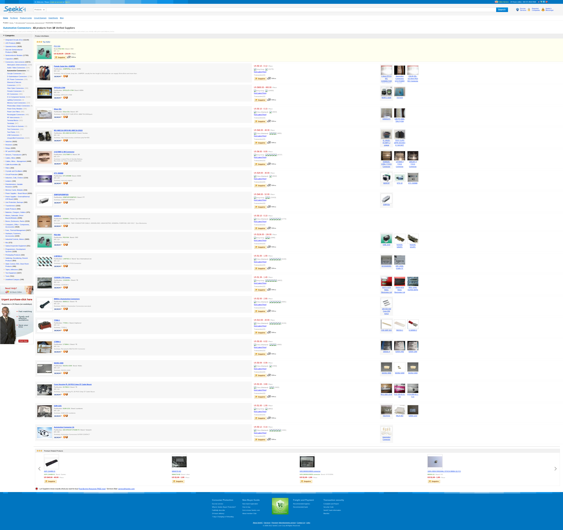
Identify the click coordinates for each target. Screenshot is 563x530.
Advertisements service (287, 523)
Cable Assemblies (11, 164)
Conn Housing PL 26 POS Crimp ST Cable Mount (73, 384)
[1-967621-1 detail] (44, 261)
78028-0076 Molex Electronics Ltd (399, 290)
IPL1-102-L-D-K (386, 394)
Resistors (8, 145)
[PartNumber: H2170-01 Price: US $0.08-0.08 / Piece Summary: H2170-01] (386, 414)
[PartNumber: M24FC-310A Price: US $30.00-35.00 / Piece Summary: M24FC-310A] (386, 96)
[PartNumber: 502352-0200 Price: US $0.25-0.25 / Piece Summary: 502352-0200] (399, 371)
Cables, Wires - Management (15, 161)
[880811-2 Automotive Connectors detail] (44, 304)
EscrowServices (523, 9)
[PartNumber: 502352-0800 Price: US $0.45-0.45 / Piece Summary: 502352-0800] (386, 371)
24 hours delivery (218, 513)
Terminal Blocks (12, 120)
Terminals (10, 123)
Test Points (11, 132)
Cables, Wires (10, 158)
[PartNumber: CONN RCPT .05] (399, 392)
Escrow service (217, 504)
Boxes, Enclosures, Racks (14, 221)
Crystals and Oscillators (14, 171)
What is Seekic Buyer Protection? (224, 507)
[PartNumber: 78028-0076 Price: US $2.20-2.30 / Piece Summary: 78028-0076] (399, 286)
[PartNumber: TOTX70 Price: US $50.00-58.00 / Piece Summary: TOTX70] (399, 96)
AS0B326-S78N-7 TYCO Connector (386, 164)
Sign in (67, 2)
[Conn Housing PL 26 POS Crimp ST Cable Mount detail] (44, 390)
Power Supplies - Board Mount (16, 193)
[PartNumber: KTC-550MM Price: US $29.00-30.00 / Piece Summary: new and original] (413, 181)
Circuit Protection (11, 174)
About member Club (249, 513)
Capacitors (9, 59)
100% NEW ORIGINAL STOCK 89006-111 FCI (444, 471)
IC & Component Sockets (16, 97)
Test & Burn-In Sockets (15, 126)
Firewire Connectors (14, 91)
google (547, 2)
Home (5, 18)
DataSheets (53, 18)
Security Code (328, 507)
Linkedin (541, 2)
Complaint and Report (331, 504)
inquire (60, 57)
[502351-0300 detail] (44, 368)
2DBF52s (386, 204)
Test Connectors (13, 129)
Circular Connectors (14, 73)
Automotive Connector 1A (64, 427)
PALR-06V (399, 416)
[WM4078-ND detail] (179, 461)
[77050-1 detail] (44, 326)
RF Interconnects (13, 117)
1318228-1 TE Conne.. (62, 277)
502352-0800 (386, 373)
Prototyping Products (12, 255)
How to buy (246, 507)
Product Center (26, 18)
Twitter (544, 2)
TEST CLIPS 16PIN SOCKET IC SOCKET (399, 142)
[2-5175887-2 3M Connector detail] (44, 157)
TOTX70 (400, 97)
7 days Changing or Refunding (223, 517)
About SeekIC (258, 523)
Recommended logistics (301, 504)
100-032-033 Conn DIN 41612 (386, 311)
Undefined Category (12, 279)
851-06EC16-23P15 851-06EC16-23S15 (68, 130)
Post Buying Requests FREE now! (92, 489)
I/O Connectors (12, 94)
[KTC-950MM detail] (44, 179)
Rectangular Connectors (16, 114)
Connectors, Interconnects (35, 23)
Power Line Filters (13, 112)
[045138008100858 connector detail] (307, 461)
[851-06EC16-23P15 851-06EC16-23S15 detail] (44, 136)
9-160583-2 (413, 330)
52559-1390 (413, 351)
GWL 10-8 (386, 245)
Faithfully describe (218, 510)
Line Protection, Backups (14, 202)
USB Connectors (13, 135)
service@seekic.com (126, 489)
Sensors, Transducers (13, 155)
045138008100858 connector (310, 471)
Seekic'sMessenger (550, 9)
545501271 (386, 119)
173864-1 (57, 341)
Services (267, 523)
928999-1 (57, 216)
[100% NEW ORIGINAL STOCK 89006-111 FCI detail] (435, 461)
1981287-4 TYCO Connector (413, 164)
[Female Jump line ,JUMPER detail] (44, 73)
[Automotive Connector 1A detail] (44, 433)
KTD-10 (399, 183)
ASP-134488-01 (49, 471)
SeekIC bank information (332, 510)
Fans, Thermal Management (15, 230)
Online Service (503, 2)
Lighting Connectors (14, 100)
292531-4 (386, 351)
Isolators (8, 181)
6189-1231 (58, 406)
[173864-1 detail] (44, 347)
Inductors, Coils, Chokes (14, 178)
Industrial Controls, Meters (14, 239)
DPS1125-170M (59, 87)
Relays (7, 148)
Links (308, 523)
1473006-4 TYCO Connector (399, 164)
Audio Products (10, 209)
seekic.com (14, 9)
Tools (7, 276)
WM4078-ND (176, 471)
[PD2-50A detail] (44, 52)
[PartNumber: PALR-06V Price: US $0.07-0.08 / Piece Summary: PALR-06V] (399, 414)
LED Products (10, 43)
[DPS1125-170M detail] (44, 93)
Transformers (10, 206)
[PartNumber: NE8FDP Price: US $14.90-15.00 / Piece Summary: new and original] (386, 181)
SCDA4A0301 (386, 266)
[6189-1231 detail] (44, 411)
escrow (58, 77)
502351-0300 (58, 363)
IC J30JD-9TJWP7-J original (386, 142)
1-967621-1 (58, 256)
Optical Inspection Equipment (15, 246)
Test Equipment (10, 273)
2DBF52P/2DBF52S (61, 194)
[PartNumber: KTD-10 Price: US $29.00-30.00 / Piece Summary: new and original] (399, 181)
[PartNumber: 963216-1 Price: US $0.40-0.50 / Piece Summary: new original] (399, 328)
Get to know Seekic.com (251, 510)
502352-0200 (399, 373)
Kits (6, 242)
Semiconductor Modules (14, 55)
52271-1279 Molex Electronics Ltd (386, 290)
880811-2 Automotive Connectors (67, 299)
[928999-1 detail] (44, 221)
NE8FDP (386, 183)
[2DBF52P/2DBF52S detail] (44, 200)
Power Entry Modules (14, 109)
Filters (7, 168)
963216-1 (399, 330)
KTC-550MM (412, 183)
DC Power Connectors (15, 79)
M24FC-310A (386, 97)
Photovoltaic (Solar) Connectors (18, 106)
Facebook (539, 2)
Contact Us (301, 523)
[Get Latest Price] (260, 72)
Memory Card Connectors (16, 103)
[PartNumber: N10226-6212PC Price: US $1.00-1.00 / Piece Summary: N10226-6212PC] (413, 243)
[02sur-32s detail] (44, 114)
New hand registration (250, 504)
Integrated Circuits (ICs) (14, 40)
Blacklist (326, 513)
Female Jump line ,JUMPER (64, 66)
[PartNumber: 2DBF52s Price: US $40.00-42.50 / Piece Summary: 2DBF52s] (386, 203)
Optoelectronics (11, 46)
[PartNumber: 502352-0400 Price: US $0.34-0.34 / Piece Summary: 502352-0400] (413, 371)
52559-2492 (399, 351)
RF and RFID (10, 151)
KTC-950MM (58, 173)
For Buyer (14, 18)
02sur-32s (57, 109)
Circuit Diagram (40, 18)
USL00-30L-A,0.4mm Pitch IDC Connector (412, 78)
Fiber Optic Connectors (15, 88)
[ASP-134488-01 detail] (51, 461)
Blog (62, 18)
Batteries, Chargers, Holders (15, 212)
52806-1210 (413, 416)
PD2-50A (57, 46)
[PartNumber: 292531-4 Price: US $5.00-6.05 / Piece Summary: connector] (386, 350)
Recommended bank (300, 507)
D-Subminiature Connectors (17, 76)
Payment (275, 523)
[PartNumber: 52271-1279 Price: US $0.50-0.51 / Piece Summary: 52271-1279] (386, 286)
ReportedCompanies (536, 9)
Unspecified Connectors (15, 138)
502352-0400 (413, 373)
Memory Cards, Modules (14, 190)
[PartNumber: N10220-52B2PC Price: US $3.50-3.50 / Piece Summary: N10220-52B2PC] (399, 243)
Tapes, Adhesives (11, 269)
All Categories (20, 23)
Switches (8, 141)
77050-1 (57, 320)
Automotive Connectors (16, 70)
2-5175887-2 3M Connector (64, 152)
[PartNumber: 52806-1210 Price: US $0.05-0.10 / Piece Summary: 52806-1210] (413, 414)
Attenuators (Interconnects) (17, 65)
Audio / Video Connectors (16, 68)
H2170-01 (386, 416)
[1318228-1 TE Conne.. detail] (44, 283)
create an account (56, 2)
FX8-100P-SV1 (386, 330)
